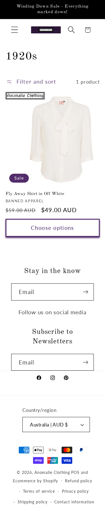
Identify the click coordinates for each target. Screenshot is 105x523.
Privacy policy (75, 491)
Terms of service (39, 491)
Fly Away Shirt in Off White (35, 194)
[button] (14, 30)
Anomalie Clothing (52, 472)
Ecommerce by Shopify (35, 480)
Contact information (74, 501)
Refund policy (78, 480)
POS (75, 472)
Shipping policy (33, 501)
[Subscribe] (86, 292)
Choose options (52, 227)
